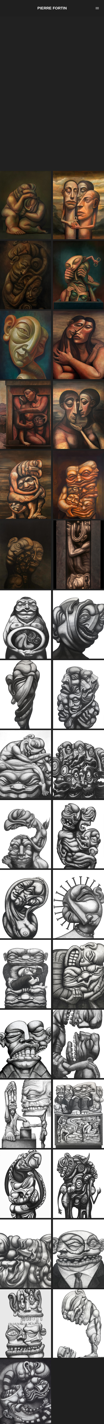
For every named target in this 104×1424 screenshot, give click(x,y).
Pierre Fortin (52, 8)
